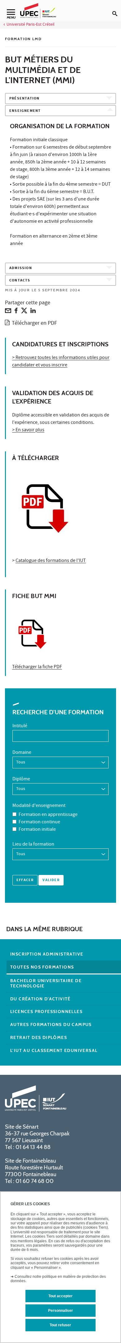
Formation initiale (37, 830)
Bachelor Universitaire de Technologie (46, 983)
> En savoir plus (28, 430)
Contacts (19, 281)
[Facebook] (16, 312)
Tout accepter (60, 1296)
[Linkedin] (33, 312)
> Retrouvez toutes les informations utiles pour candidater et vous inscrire (61, 361)
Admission (20, 268)
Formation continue (39, 822)
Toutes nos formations (42, 967)
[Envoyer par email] (8, 312)
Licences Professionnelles (46, 1011)
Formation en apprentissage (48, 815)
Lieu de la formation (33, 844)
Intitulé (19, 726)
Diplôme (21, 779)
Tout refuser (60, 1325)
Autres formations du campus (51, 1024)
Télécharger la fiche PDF (37, 667)
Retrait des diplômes (38, 1037)
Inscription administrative (46, 954)
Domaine (21, 753)
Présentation (24, 99)
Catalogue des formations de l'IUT (51, 561)
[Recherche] (116, 8)
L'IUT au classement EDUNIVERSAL (53, 1050)
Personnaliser (60, 1310)
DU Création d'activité (40, 999)
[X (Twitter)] (24, 312)
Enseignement (25, 111)
